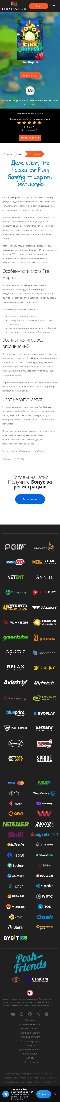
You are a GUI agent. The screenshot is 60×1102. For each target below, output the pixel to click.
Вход (38, 6)
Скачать (29, 1057)
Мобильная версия (30, 1032)
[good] (34, 122)
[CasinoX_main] (38, 1014)
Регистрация (30, 499)
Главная (8, 154)
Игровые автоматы (29, 1024)
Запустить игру (30, 75)
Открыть (44, 1094)
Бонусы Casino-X (30, 1028)
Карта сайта (31, 1062)
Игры (20, 154)
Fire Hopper (34, 154)
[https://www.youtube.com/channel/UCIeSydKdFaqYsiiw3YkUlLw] (13, 1014)
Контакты (29, 1045)
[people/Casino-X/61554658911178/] (30, 1014)
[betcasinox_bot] (47, 1014)
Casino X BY (45, 205)
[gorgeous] (39, 122)
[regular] (29, 122)
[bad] (19, 122)
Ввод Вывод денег (30, 1036)
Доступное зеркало (29, 1049)
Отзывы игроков (30, 1041)
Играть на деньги (30, 137)
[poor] (24, 122)
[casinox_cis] (21, 1014)
